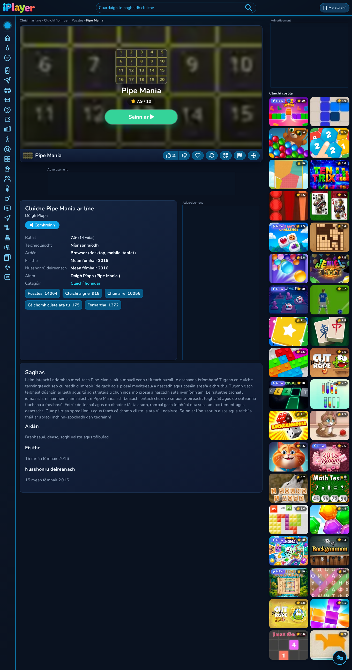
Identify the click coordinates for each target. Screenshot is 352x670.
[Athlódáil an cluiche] (212, 155)
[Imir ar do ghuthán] (226, 155)
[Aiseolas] (240, 155)
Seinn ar (139, 116)
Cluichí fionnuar (85, 283)
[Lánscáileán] (254, 155)
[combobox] (176, 8)
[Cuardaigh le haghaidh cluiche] (248, 8)
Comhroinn (44, 225)
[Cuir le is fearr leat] (198, 155)
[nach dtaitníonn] (184, 155)
